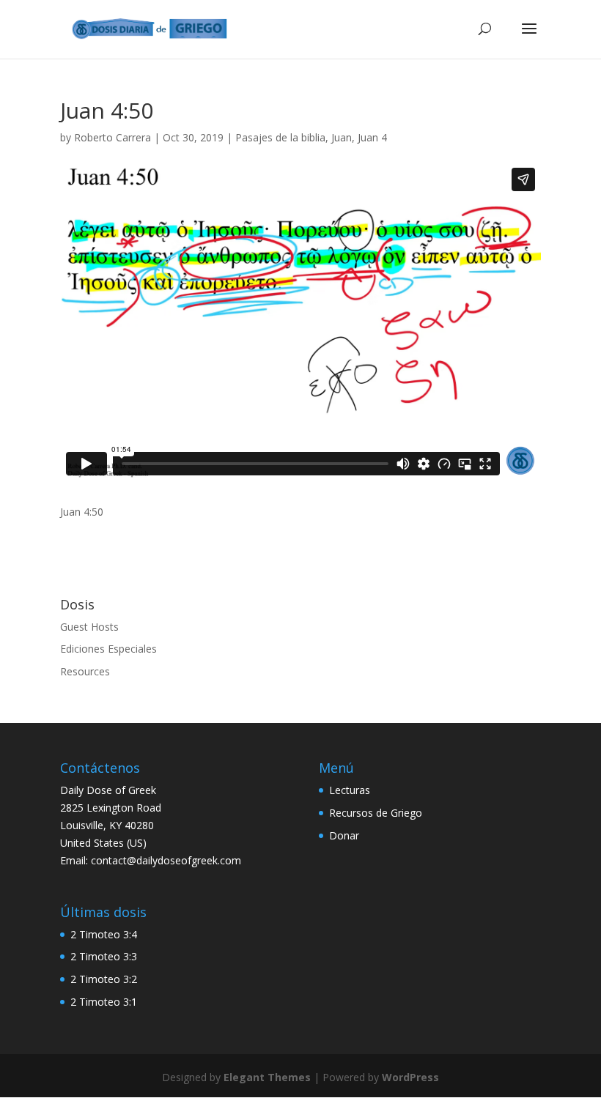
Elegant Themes (267, 1077)
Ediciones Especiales (108, 649)
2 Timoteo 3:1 (103, 1002)
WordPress (410, 1077)
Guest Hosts (89, 627)
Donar (344, 835)
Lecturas (349, 790)
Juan (341, 137)
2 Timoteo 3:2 (103, 979)
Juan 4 (372, 137)
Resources (85, 671)
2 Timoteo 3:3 (103, 956)
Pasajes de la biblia (280, 137)
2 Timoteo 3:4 (103, 934)
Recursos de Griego (375, 813)
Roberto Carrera (112, 137)
